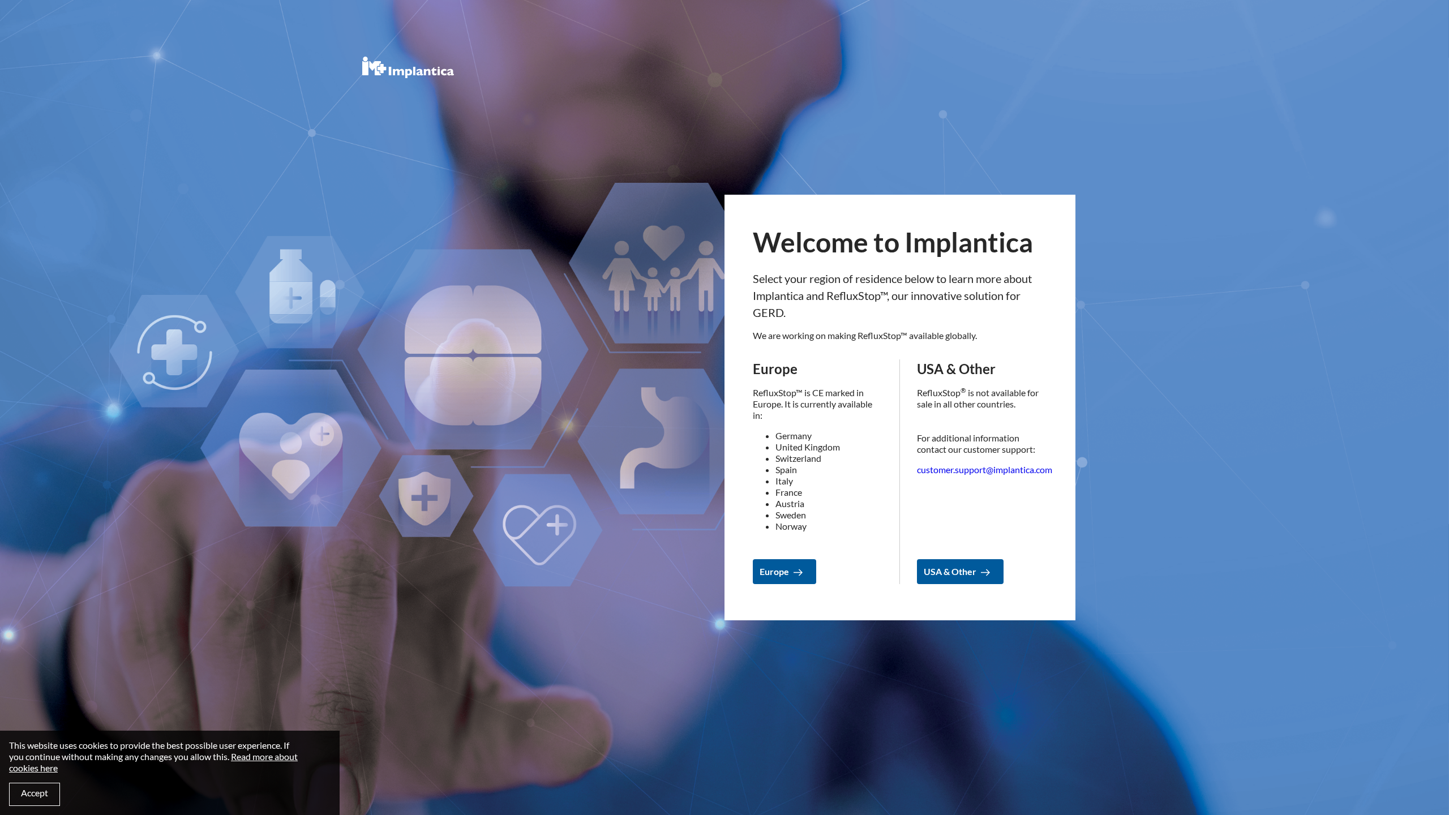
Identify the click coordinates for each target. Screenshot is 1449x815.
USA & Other (950, 571)
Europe (774, 571)
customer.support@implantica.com (984, 469)
